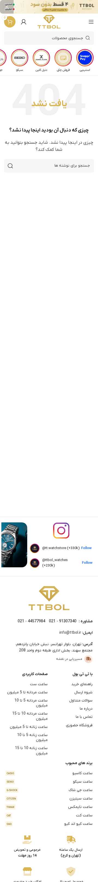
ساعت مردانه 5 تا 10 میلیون (31, 703)
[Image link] (49, 598)
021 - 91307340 (62, 621)
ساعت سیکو (50, 781)
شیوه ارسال (83, 692)
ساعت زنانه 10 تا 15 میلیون (31, 751)
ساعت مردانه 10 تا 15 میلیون (30, 716)
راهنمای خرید (82, 684)
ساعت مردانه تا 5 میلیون (27, 692)
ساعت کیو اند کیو (50, 823)
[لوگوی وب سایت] (49, 22)
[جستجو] (10, 166)
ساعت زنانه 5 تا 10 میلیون (32, 738)
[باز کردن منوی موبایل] (91, 21)
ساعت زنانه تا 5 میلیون (29, 727)
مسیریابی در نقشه (69, 659)
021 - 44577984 (31, 621)
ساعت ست (39, 684)
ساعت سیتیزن (50, 798)
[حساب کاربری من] (23, 21)
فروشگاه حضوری (79, 725)
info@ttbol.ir (70, 632)
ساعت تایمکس (50, 807)
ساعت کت (50, 815)
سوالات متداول (81, 700)
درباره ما (86, 708)
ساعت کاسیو (50, 773)
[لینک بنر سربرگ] (57, 7)
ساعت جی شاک (50, 790)
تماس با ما (84, 716)
